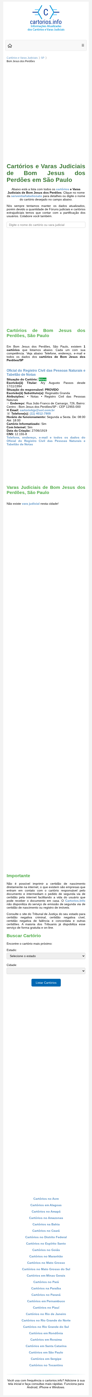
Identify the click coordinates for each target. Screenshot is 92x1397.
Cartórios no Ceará (46, 1230)
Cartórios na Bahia (46, 1224)
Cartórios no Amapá (46, 1211)
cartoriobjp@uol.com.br (37, 410)
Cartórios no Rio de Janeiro (46, 1314)
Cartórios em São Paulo (46, 1352)
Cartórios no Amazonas (46, 1218)
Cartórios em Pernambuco (46, 1301)
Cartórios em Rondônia (46, 1333)
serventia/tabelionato (26, 196)
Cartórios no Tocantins (46, 1365)
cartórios (62, 189)
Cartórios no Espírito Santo (46, 1243)
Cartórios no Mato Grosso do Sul (46, 1269)
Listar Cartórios (46, 982)
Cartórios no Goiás (46, 1250)
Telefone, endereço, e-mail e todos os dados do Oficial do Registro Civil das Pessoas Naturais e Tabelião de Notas (46, 441)
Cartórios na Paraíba (46, 1288)
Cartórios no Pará (46, 1282)
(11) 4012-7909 (40, 413)
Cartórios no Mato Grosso (46, 1262)
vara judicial (31, 503)
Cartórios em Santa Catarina (46, 1346)
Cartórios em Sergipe (46, 1358)
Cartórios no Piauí (46, 1307)
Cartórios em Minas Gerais (46, 1275)
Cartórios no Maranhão (46, 1256)
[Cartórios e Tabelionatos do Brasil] (10, 46)
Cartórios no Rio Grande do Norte (46, 1320)
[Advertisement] (46, 112)
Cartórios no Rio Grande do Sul (46, 1326)
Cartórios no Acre (46, 1198)
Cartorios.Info (75, 900)
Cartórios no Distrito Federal (46, 1237)
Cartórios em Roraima (46, 1339)
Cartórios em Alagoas (46, 1205)
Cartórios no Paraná (46, 1294)
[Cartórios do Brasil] (46, 30)
